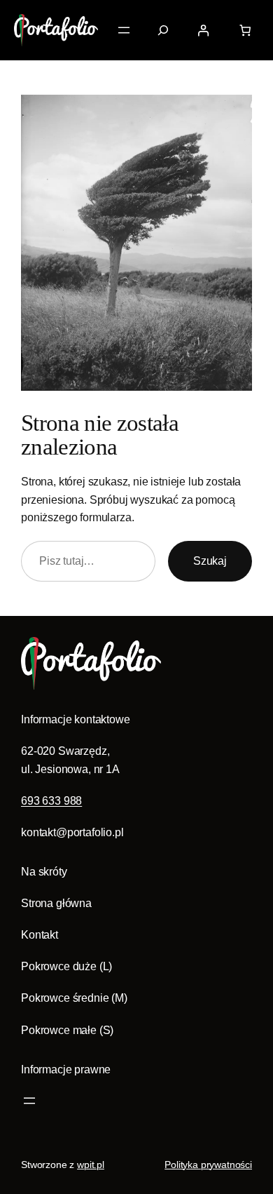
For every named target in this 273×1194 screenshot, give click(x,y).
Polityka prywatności (208, 1164)
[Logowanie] (203, 30)
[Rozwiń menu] (123, 30)
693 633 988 (51, 800)
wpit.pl (90, 1164)
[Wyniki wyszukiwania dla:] (163, 30)
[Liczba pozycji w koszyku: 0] (244, 30)
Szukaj (210, 560)
